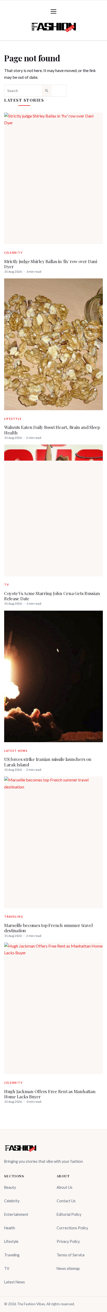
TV (6, 584)
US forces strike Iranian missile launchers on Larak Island (47, 761)
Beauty (10, 1187)
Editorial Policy (69, 1214)
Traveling (13, 916)
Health (9, 1228)
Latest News (16, 750)
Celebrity (13, 252)
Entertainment (16, 1214)
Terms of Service (71, 1255)
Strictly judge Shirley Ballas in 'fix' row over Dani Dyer (50, 264)
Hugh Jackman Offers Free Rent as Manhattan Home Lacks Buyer (49, 1094)
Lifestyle (13, 418)
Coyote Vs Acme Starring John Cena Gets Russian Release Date (52, 596)
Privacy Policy (68, 1241)
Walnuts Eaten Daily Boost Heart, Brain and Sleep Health (52, 430)
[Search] (47, 90)
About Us (64, 1187)
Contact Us (66, 1201)
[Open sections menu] (53, 11)
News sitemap (68, 1268)
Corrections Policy (72, 1228)
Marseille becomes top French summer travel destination (48, 928)
